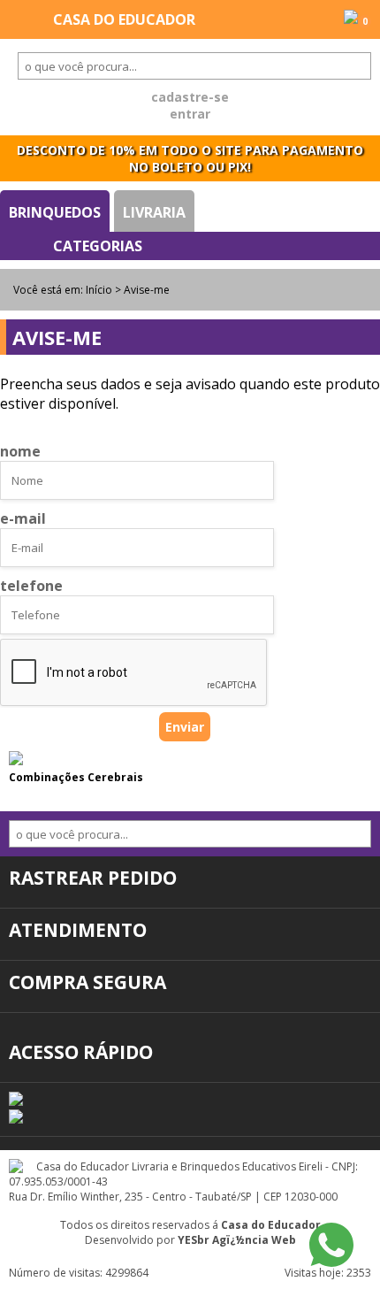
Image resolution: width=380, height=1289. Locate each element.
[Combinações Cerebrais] (16, 760)
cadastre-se (190, 96)
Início (99, 289)
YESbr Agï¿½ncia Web (237, 1239)
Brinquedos (55, 212)
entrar (190, 113)
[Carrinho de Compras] (351, 18)
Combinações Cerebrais (76, 777)
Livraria (154, 212)
